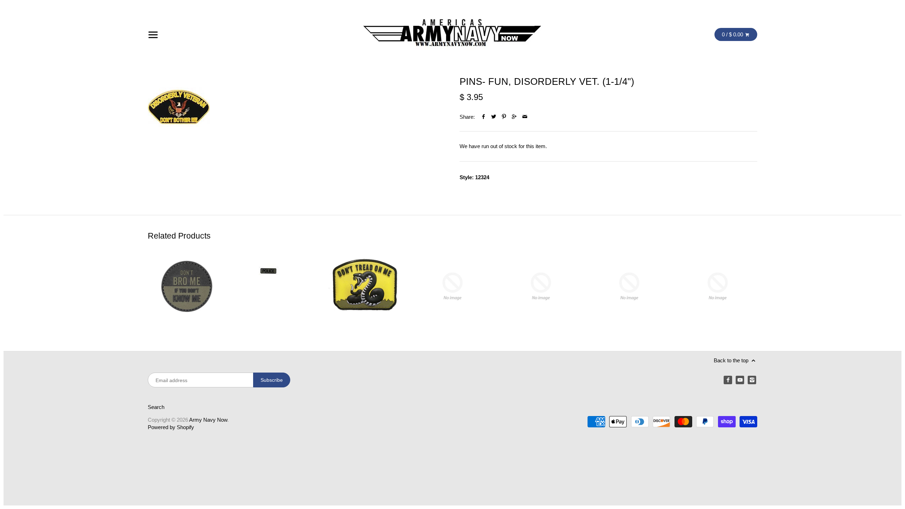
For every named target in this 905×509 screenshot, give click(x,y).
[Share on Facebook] (483, 117)
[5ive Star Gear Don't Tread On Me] (364, 286)
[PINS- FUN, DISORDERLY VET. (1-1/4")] (179, 107)
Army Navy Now (208, 420)
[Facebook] (728, 380)
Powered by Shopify (171, 427)
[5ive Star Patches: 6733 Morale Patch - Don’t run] (717, 286)
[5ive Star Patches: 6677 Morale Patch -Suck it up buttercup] (540, 286)
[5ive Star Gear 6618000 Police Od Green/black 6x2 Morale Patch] (275, 286)
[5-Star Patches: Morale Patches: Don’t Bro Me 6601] (187, 286)
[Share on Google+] (514, 117)
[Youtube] (740, 380)
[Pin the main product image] (504, 117)
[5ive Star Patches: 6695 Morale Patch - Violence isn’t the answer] (629, 286)
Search (156, 407)
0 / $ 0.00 (733, 34)
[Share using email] (524, 117)
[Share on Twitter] (493, 117)
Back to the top (732, 360)
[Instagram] (752, 380)
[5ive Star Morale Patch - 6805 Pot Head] (452, 286)
